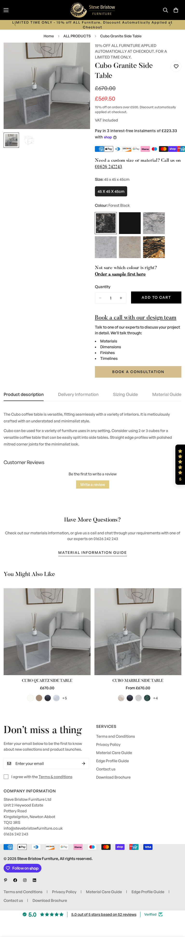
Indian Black (130, 223)
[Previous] (15, 25)
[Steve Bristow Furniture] (92, 10)
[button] (175, 10)
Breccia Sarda (121, 698)
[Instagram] (25, 880)
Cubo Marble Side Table (137, 681)
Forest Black (106, 223)
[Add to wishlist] (176, 66)
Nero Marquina (48, 698)
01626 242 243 (16, 834)
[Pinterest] (5, 880)
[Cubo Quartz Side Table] (47, 631)
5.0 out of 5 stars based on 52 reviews (103, 914)
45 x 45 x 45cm (112, 193)
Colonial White (106, 247)
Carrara (138, 698)
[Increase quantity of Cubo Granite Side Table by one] (121, 298)
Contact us (105, 769)
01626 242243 (108, 167)
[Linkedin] (34, 880)
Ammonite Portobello (39, 698)
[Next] (170, 25)
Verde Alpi (147, 698)
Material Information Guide (92, 552)
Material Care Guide (114, 752)
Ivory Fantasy (130, 247)
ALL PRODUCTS (77, 36)
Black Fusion (154, 247)
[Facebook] (15, 880)
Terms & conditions (55, 776)
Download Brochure (113, 777)
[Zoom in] (79, 52)
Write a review (92, 484)
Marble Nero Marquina (130, 698)
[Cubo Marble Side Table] (137, 631)
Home (49, 36)
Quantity (102, 286)
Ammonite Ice (30, 698)
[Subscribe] (83, 763)
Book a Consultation (138, 371)
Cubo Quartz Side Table (47, 681)
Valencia (56, 698)
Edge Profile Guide (112, 760)
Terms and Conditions (115, 736)
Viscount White (154, 223)
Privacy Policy (108, 744)
